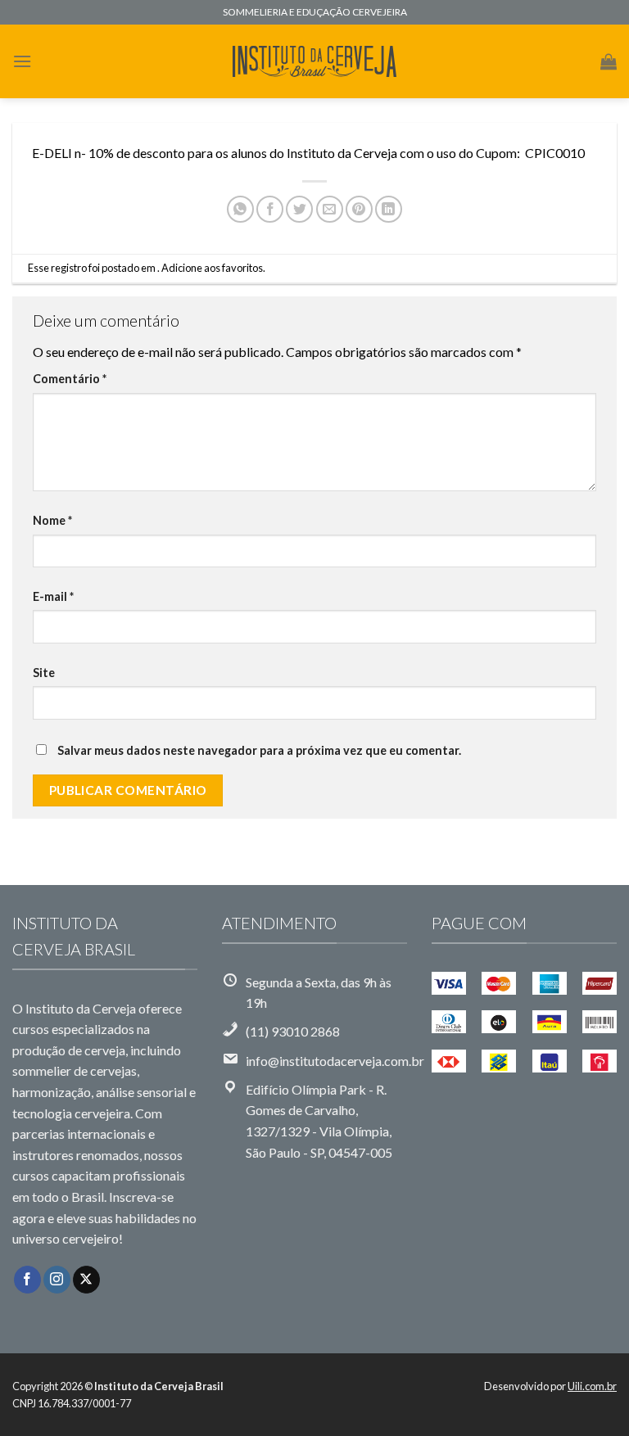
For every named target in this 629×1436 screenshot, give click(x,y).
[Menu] (22, 61)
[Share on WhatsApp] (240, 209)
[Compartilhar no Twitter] (299, 209)
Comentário (69, 379)
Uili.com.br (592, 1386)
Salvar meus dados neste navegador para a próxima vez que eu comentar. (259, 750)
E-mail (53, 596)
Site (44, 673)
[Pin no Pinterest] (359, 209)
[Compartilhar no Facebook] (269, 209)
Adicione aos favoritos (212, 267)
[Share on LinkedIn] (388, 209)
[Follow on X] (86, 1280)
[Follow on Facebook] (27, 1280)
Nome (52, 520)
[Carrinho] (608, 61)
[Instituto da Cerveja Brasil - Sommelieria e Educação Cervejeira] (314, 62)
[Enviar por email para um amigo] (329, 209)
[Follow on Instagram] (56, 1280)
